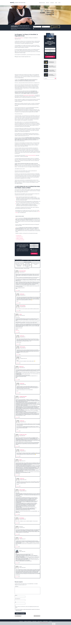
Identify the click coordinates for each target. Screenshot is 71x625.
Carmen (20, 314)
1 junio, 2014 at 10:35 (22, 527)
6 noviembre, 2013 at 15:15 (23, 358)
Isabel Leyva (22, 383)
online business (20, 37)
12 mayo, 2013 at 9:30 (22, 367)
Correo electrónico (17, 598)
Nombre (16, 595)
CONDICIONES (45, 621)
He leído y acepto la (34, 250)
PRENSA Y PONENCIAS (27, 621)
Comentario (16, 586)
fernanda (20, 537)
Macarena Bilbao (22, 305)
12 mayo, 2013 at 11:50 (23, 384)
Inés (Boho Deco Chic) (22, 434)
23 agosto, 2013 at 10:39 (23, 479)
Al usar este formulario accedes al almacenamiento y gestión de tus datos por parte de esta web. (28, 610)
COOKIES (50, 621)
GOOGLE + (38, 260)
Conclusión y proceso (20, 239)
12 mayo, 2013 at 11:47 (22, 397)
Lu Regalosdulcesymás (23, 396)
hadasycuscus (21, 366)
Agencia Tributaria (20, 238)
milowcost (17, 330)
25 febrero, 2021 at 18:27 (22, 567)
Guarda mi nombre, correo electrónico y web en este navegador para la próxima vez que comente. (27, 607)
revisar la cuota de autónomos (30, 155)
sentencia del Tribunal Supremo (29, 95)
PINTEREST (34, 260)
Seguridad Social (20, 236)
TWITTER (28, 260)
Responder (17, 290)
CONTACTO (21, 621)
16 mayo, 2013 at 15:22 (22, 435)
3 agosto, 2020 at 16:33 (22, 551)
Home (16, 37)
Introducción (19, 235)
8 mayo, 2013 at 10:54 (22, 315)
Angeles (20, 459)
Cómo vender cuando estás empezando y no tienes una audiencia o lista (27, 265)
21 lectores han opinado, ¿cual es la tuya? (22, 268)
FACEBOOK (31, 260)
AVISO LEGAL (40, 621)
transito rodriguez (22, 489)
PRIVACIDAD (34, 621)
